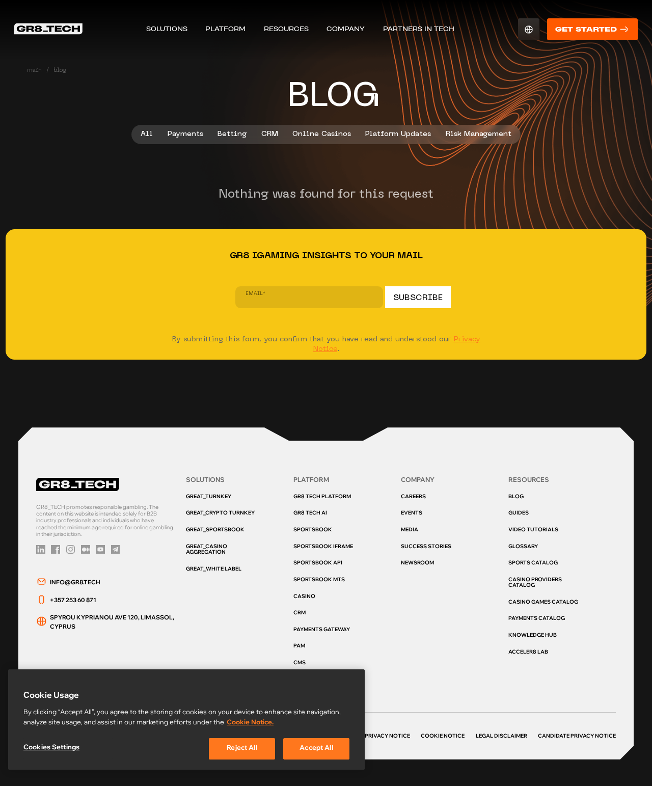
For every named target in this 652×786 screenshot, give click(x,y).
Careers (413, 497)
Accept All (316, 748)
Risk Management (478, 134)
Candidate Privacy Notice (577, 736)
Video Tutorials (533, 530)
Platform (225, 29)
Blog (516, 497)
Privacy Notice (387, 736)
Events (411, 513)
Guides (518, 513)
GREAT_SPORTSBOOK (215, 530)
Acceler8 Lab (528, 652)
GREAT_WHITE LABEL (213, 569)
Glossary (523, 547)
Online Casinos (321, 134)
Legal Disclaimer (501, 736)
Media (409, 530)
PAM (299, 646)
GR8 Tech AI (310, 513)
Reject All (242, 748)
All (147, 134)
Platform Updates (398, 134)
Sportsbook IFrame (323, 547)
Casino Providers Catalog (535, 583)
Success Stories (426, 547)
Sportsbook (312, 530)
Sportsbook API (317, 563)
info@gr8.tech (75, 583)
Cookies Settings (51, 748)
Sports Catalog (533, 563)
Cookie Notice (443, 736)
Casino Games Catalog (543, 602)
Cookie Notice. (250, 723)
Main (34, 70)
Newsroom (417, 563)
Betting (232, 134)
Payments (185, 134)
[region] (186, 719)
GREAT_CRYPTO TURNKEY (220, 513)
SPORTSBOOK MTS (319, 580)
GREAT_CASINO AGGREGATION (206, 550)
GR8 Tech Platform (322, 497)
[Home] (48, 29)
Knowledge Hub (532, 635)
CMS (299, 663)
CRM (269, 134)
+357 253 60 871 (73, 601)
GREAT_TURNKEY (208, 497)
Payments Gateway (321, 630)
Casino (304, 597)
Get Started (586, 29)
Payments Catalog (536, 618)
